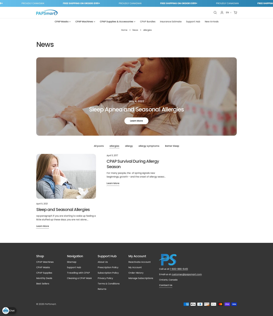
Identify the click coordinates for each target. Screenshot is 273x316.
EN (227, 12)
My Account (135, 267)
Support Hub (74, 267)
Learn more (136, 120)
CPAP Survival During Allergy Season (133, 164)
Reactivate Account (139, 262)
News (135, 30)
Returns (102, 289)
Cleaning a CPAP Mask (79, 278)
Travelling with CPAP (78, 272)
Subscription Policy (108, 272)
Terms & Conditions (109, 283)
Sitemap (71, 262)
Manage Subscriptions (140, 278)
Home (124, 30)
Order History (135, 272)
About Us (103, 262)
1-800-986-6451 (179, 269)
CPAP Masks (43, 267)
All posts (99, 146)
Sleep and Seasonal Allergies (63, 209)
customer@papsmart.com (187, 274)
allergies (114, 146)
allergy (129, 146)
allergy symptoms (148, 146)
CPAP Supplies (44, 272)
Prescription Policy (108, 267)
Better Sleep (172, 146)
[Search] (215, 12)
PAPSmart (50, 304)
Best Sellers (42, 283)
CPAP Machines (45, 262)
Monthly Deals (44, 278)
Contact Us (165, 285)
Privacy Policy (105, 278)
